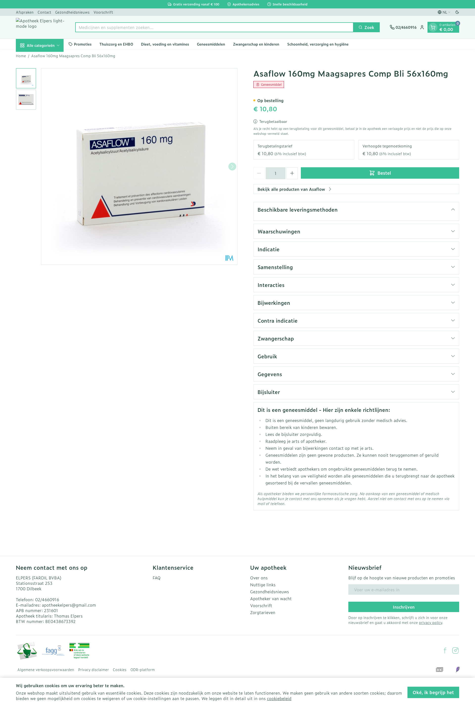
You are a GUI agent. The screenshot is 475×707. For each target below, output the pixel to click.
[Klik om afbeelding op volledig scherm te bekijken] (139, 166)
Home (21, 55)
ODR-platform (142, 669)
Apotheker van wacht (271, 598)
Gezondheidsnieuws (72, 12)
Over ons (259, 577)
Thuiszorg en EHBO (116, 44)
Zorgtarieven (262, 612)
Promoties (83, 44)
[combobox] (214, 27)
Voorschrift (103, 12)
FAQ (157, 577)
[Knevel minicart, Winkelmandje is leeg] (432, 27)
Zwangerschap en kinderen (256, 44)
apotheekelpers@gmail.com (69, 605)
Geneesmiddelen (211, 44)
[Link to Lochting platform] (458, 670)
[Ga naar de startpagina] (40, 27)
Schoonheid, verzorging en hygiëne (318, 44)
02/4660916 (47, 599)
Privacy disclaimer (93, 669)
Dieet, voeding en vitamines (165, 44)
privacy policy (430, 622)
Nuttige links (263, 584)
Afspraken (25, 12)
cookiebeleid (279, 698)
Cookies (119, 669)
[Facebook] (445, 650)
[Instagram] (455, 650)
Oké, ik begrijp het (433, 692)
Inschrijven (404, 607)
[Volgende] (232, 166)
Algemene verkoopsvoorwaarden (45, 669)
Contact (44, 12)
